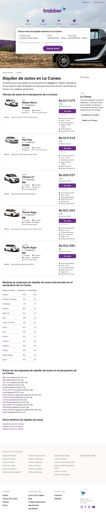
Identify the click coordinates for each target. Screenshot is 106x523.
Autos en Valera (8, 462)
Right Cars (5, 313)
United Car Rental (8, 322)
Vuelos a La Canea (89, 120)
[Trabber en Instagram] (81, 508)
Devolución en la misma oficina (30, 42)
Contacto (58, 495)
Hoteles (5, 502)
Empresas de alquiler (87, 456)
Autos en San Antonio (36, 456)
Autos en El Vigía (8, 465)
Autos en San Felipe (61, 456)
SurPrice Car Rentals (9, 299)
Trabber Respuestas (36, 502)
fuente (82, 93)
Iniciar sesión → (98, 2)
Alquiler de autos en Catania (12, 429)
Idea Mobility (7, 407)
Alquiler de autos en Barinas (12, 426)
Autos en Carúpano (35, 459)
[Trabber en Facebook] (85, 508)
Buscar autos (53, 48)
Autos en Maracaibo (61, 475)
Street (4, 360)
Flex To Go (6, 382)
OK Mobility (6, 304)
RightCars (5, 346)
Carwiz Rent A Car (9, 390)
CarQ (23, 210)
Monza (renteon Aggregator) (13, 410)
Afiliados (57, 499)
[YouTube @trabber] (93, 508)
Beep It (24, 174)
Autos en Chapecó (9, 469)
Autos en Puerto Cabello (11, 472)
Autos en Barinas (8, 459)
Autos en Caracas (9, 456)
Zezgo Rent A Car (9, 405)
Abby (4, 318)
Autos (4, 505)
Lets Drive (25, 245)
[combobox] (32, 37)
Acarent (5, 294)
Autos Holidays (7, 355)
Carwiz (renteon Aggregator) (13, 395)
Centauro (5, 308)
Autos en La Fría (60, 471)
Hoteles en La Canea (90, 115)
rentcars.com (62, 114)
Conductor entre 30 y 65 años (54, 42)
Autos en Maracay (35, 472)
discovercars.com (63, 189)
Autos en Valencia (35, 462)
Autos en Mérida (60, 459)
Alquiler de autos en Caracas (13, 424)
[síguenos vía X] (89, 508)
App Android (33, 505)
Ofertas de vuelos (9, 499)
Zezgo (4, 327)
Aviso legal (83, 502)
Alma (23, 100)
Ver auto (67, 111)
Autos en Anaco (34, 465)
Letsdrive (5, 341)
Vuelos (5, 495)
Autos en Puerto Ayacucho (64, 462)
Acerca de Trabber (36, 495)
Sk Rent (5, 350)
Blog (30, 499)
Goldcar (5, 336)
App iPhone (33, 509)
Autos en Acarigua (35, 469)
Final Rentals (7, 402)
